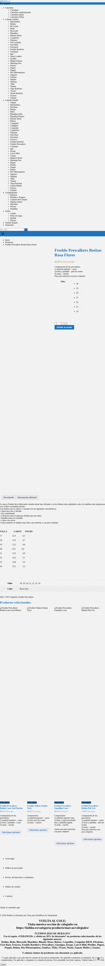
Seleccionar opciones (11, 832)
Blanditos (14, 33)
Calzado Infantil (11, 100)
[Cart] (52, 233)
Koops (13, 151)
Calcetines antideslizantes (20, 12)
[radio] (78, 284)
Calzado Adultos (12, 19)
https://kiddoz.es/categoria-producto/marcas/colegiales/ (52, 927)
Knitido (13, 59)
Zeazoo (13, 95)
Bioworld (14, 31)
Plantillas (14, 209)
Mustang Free (15, 63)
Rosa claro (24, 589)
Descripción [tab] (9, 497)
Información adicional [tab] (26, 497)
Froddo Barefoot (17, 49)
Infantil (13, 218)
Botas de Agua (16, 216)
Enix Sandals (15, 42)
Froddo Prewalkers (18, 144)
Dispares (13, 40)
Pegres (13, 68)
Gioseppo (14, 52)
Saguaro (13, 75)
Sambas (13, 77)
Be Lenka (14, 26)
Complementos (11, 193)
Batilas (13, 24)
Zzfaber (13, 98)
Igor (12, 54)
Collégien (14, 126)
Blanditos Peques (17, 116)
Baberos (13, 195)
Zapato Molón (16, 186)
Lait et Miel (15, 153)
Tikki (12, 84)
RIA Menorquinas (17, 72)
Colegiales (14, 123)
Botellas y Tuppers (17, 197)
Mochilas (14, 204)
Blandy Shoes (16, 35)
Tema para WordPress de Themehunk (42, 915)
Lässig (12, 156)
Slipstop (13, 82)
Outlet (7, 211)
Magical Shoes (16, 61)
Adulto (13, 213)
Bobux (13, 121)
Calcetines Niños (17, 17)
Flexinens (14, 47)
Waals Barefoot (16, 93)
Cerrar (3, 965)
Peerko (13, 65)
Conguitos (14, 128)
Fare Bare (14, 45)
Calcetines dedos (17, 15)
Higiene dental (16, 202)
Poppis (13, 70)
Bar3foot (13, 107)
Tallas (63, 282)
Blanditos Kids (16, 114)
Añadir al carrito (64, 327)
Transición (9, 225)
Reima (12, 169)
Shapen (13, 79)
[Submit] (26, 229)
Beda (12, 28)
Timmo (13, 86)
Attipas (13, 102)
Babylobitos (15, 22)
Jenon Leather (16, 56)
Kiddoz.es (11, 915)
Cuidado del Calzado (18, 199)
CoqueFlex (14, 38)
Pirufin (13, 165)
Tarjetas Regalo (11, 223)
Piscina (13, 206)
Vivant (13, 91)
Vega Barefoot (16, 89)
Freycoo (13, 139)
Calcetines (9, 8)
